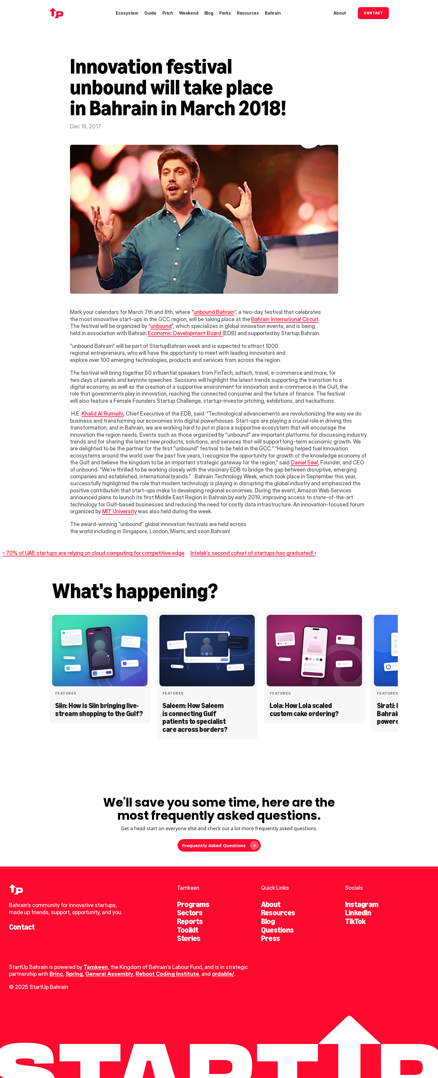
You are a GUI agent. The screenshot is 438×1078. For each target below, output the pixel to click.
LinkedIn (358, 912)
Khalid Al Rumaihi (102, 413)
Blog (268, 921)
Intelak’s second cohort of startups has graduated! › (253, 553)
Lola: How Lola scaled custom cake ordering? (304, 709)
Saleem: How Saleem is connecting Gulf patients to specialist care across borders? (194, 717)
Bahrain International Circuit (285, 319)
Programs (193, 904)
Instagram (361, 904)
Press (270, 938)
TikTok (355, 921)
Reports (190, 921)
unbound (161, 326)
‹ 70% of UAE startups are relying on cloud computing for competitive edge (93, 553)
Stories (189, 938)
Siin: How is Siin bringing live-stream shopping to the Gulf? (99, 709)
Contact (22, 927)
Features (65, 693)
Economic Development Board (185, 333)
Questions (277, 930)
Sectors (190, 912)
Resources (278, 912)
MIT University (119, 511)
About (270, 904)
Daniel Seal (304, 462)
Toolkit (187, 930)
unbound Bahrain (214, 312)
